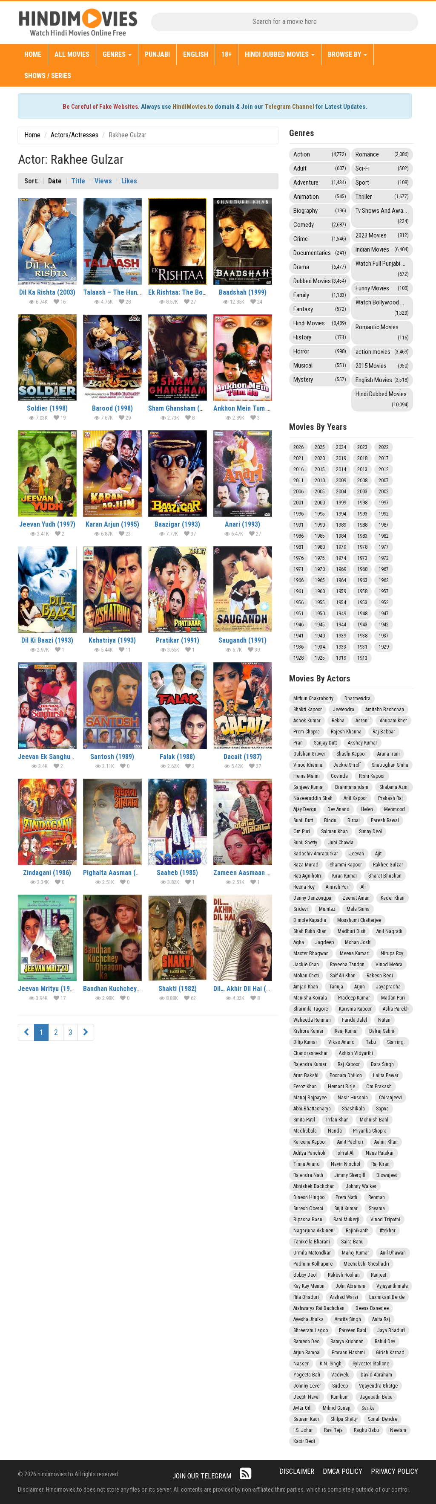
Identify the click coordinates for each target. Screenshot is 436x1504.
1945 (320, 625)
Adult (320, 168)
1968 (362, 569)
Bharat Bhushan (385, 876)
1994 (341, 514)
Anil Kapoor (355, 798)
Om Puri (301, 832)
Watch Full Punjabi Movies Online (384, 268)
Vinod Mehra (389, 965)
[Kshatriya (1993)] (112, 589)
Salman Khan (334, 832)
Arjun (359, 987)
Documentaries (320, 253)
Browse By (345, 54)
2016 (298, 469)
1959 (341, 591)
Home (32, 54)
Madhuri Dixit (351, 931)
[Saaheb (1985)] (177, 822)
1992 (384, 514)
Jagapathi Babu (376, 1397)
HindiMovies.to (192, 106)
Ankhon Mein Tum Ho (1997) (254, 408)
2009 (341, 481)
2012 (384, 469)
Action (320, 154)
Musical (320, 365)
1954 (341, 603)
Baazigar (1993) (177, 524)
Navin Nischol (345, 1164)
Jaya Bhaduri (391, 1330)
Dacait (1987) (243, 757)
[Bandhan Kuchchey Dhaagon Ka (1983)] (112, 938)
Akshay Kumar (362, 743)
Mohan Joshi (358, 942)
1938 (362, 636)
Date (55, 181)
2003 (362, 492)
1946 (298, 625)
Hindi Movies (320, 323)
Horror (320, 351)
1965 (320, 580)
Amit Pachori (350, 1142)
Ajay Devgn (304, 809)
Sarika (368, 1408)
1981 (298, 547)
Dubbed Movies (320, 281)
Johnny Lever (307, 1386)
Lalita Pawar (386, 1075)
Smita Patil (304, 1120)
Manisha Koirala (310, 998)
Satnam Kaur (306, 1419)
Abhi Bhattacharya (312, 1109)
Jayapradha (388, 987)
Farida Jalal (354, 1020)
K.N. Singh (330, 1364)
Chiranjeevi (390, 1098)
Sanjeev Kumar (308, 787)
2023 (362, 447)
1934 (320, 647)
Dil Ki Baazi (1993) (47, 640)
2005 (320, 492)
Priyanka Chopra (370, 1131)
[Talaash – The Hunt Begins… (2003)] (112, 241)
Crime (320, 239)
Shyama (377, 1208)
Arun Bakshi (305, 1075)
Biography (320, 210)
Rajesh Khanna (346, 732)
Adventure (320, 182)
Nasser (301, 1364)
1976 (298, 558)
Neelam (398, 1430)
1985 (320, 536)
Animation (320, 196)
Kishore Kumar (308, 1031)
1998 (362, 503)
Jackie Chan (306, 965)
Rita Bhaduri (306, 1297)
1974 (341, 558)
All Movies (71, 54)
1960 (320, 591)
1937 (384, 636)
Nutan (384, 1020)
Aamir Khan (386, 1142)
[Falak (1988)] (177, 705)
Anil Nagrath (389, 931)
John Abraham (350, 1286)
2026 (298, 447)
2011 (298, 481)
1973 (362, 558)
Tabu (371, 1042)
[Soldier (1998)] (47, 357)
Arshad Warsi (344, 1297)
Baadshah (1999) (243, 292)
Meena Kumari (355, 953)
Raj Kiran (380, 1164)
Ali (363, 887)
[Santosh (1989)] (112, 705)
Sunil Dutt (303, 820)
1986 (298, 536)
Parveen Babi (352, 1330)
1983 (362, 536)
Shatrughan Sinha (390, 765)
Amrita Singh (348, 1319)
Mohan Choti (306, 976)
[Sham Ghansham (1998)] (177, 357)
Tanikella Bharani (311, 1242)
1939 (341, 636)
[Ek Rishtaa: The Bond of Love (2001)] (177, 241)
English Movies (382, 380)
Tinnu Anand (306, 1164)
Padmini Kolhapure (313, 1264)
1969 (341, 569)
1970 (320, 569)
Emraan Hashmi (348, 1353)
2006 (298, 492)
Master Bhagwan (311, 953)
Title (78, 181)
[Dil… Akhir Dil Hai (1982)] (242, 938)
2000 (320, 503)
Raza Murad (305, 865)
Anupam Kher (393, 721)
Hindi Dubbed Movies (277, 54)
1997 (384, 503)
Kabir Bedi (304, 1441)
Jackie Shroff (347, 765)
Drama (320, 267)
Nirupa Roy (392, 953)
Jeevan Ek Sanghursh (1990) (59, 757)
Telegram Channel (289, 106)
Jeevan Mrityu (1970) (48, 989)
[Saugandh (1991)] (242, 589)
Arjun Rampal (307, 1353)
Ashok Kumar (307, 721)
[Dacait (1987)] (242, 705)
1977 (384, 547)
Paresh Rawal (385, 820)
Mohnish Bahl (374, 1120)
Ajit (378, 854)
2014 (341, 469)
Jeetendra (343, 710)
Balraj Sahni (381, 1031)
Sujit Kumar (346, 1208)
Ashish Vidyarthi (356, 1053)
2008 (362, 481)
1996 (298, 514)
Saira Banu (352, 1242)
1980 (320, 547)
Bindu (330, 820)
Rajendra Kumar (310, 1064)
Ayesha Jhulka (308, 1319)
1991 (298, 525)
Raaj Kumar (346, 1031)
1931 (362, 647)
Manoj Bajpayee (310, 1098)
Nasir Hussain (353, 1098)
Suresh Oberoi (308, 1208)
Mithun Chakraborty (313, 698)
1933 (341, 647)
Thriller (382, 196)
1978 (362, 547)
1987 (384, 525)
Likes (129, 181)
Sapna (382, 1109)
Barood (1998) (112, 408)
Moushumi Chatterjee (359, 920)
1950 (320, 614)
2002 (384, 492)
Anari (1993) (242, 524)
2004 (341, 492)
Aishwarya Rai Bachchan (318, 1308)
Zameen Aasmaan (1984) (249, 873)
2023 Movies (382, 235)
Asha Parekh (396, 1009)
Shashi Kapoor (351, 754)
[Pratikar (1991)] (177, 589)
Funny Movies (382, 288)
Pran (298, 743)
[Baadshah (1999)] (242, 241)
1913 (362, 658)
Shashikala (353, 1109)
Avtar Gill (302, 1408)
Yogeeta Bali (306, 1375)
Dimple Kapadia (309, 920)
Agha (298, 942)
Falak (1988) (177, 757)
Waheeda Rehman (312, 1020)
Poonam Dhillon (346, 1075)
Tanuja (336, 987)
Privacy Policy (394, 1471)
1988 (362, 525)
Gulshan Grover (309, 754)
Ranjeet (378, 1275)
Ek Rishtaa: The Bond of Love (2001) (200, 292)
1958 (362, 591)
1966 (298, 580)
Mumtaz (327, 909)
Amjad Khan (305, 987)
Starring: (396, 1042)
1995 (320, 514)
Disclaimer (296, 1471)
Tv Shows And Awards (383, 215)
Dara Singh (382, 1064)
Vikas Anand (341, 1042)
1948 (362, 614)
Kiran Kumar (344, 876)
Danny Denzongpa (312, 898)
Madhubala (305, 1131)
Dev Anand (338, 809)
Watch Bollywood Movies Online (384, 307)
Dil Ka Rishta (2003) (47, 292)
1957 (384, 591)
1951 (298, 614)
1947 (384, 614)
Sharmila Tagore (310, 1009)
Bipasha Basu (307, 1220)
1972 (384, 558)
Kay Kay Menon (308, 1286)
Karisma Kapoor (355, 1009)
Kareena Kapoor (309, 1142)
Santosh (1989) (112, 757)
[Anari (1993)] (242, 473)
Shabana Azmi (394, 787)
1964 (341, 580)
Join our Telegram (201, 1476)
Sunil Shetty (305, 843)
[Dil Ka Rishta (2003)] (47, 241)
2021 (298, 458)
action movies (382, 352)
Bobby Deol (305, 1275)
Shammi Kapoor (346, 865)
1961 (298, 591)
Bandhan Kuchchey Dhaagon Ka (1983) (137, 989)
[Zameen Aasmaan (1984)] (242, 822)
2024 (341, 447)
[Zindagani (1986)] (47, 822)
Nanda (335, 1131)
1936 (298, 647)
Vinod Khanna (307, 765)
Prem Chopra (306, 732)
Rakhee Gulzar (388, 865)
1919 (341, 658)
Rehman (376, 1197)
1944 (341, 625)
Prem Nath (346, 1197)
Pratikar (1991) (177, 640)
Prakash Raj (390, 798)
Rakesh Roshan (344, 1275)
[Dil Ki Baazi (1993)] (47, 589)
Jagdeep (324, 942)
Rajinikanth (357, 1231)
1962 (384, 580)
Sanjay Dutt (325, 743)
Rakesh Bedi (380, 976)
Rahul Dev (385, 1342)
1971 (298, 569)
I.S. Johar (303, 1430)
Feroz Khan (305, 1087)
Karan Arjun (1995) (112, 524)
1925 (320, 658)
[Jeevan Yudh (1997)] (47, 473)
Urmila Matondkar (312, 1253)
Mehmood (394, 809)
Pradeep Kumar (354, 998)
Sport (382, 182)
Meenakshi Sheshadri (366, 1264)
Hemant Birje (341, 1087)
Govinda (339, 776)
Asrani (362, 721)
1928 (298, 658)
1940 (320, 636)
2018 (362, 458)
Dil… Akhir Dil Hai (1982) (247, 989)
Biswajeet (386, 1175)
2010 (320, 481)
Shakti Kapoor (307, 710)
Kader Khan (392, 898)
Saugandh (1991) (242, 640)
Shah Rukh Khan (310, 931)
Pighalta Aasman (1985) (117, 873)
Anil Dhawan (393, 1253)
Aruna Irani (388, 754)
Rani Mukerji (346, 1220)
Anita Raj (381, 1319)
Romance (382, 154)
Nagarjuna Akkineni (314, 1231)
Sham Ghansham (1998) (181, 408)
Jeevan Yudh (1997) (47, 524)
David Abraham (376, 1375)
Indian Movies (382, 249)
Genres (115, 54)
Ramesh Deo (306, 1342)
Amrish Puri (338, 887)
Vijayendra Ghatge (378, 1386)
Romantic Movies (382, 332)
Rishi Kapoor (372, 776)
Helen (367, 809)
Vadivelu (340, 1375)
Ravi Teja (333, 1430)
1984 (341, 536)
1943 (362, 625)
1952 (384, 603)
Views (103, 181)
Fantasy (320, 309)
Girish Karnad (390, 1353)
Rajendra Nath (308, 1175)
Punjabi (157, 54)
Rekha (338, 721)
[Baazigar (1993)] (177, 473)
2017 (384, 458)
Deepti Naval (306, 1397)
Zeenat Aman (356, 898)
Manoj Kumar (355, 1253)
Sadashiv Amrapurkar (315, 854)
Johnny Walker (361, 1186)
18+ (226, 54)
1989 (341, 525)
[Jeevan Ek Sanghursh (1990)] (47, 705)
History (320, 337)
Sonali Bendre (382, 1419)
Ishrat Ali (345, 1153)
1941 (298, 636)
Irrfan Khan (337, 1120)
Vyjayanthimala (392, 1286)
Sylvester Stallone (371, 1364)
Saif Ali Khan (343, 976)
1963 (362, 580)
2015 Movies (382, 366)
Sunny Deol (370, 832)
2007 (384, 481)
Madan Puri (393, 998)
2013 (362, 469)
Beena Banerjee (372, 1308)
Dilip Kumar (305, 1042)
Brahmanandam (351, 787)
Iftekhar (388, 1231)
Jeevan (356, 854)
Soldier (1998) (47, 408)
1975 (320, 558)
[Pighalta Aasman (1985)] (112, 822)
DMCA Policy (342, 1471)
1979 (341, 547)
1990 (320, 525)
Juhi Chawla (340, 843)
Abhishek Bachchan (314, 1186)
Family (320, 295)
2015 (320, 469)
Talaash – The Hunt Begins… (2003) (134, 292)
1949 (341, 614)
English (195, 54)
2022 (384, 447)
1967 (384, 569)
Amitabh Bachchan (384, 710)
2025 (320, 447)
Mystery (320, 379)
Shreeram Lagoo (310, 1330)
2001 (298, 503)
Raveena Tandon (347, 965)
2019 (341, 458)
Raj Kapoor (349, 1064)
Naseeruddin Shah (313, 798)
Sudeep (340, 1386)
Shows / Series (47, 76)
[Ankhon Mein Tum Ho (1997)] (242, 357)
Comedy (320, 225)
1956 (298, 603)
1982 (384, 536)
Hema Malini (306, 776)
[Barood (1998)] (112, 357)
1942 (384, 625)
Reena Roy (304, 887)
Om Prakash (379, 1087)
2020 (320, 458)
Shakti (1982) (177, 989)
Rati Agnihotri (307, 876)
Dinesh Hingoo (308, 1197)
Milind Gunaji (336, 1408)
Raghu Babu (366, 1430)
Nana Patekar (380, 1153)
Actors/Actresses (74, 135)
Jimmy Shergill (349, 1175)
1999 (341, 503)
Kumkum (340, 1397)
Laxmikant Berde (386, 1297)
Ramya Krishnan (347, 1342)
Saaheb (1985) (177, 873)
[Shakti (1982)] (177, 938)
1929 (384, 647)
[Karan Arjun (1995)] (112, 473)
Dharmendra (357, 698)
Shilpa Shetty (343, 1419)
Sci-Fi (382, 168)
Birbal (353, 820)
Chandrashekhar (310, 1053)
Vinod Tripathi (385, 1220)
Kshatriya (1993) (112, 640)
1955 (320, 603)
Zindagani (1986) (47, 873)
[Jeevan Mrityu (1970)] (47, 938)
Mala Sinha (358, 909)
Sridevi (300, 909)
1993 (362, 514)
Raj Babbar (384, 732)
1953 (362, 603)
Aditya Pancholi (309, 1153)
